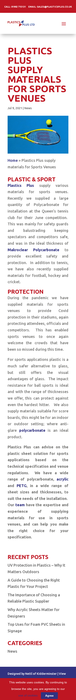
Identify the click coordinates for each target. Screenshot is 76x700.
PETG (22, 485)
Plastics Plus (21, 185)
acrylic (62, 479)
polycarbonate (32, 430)
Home (13, 160)
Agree (49, 695)
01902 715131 (18, 6)
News (28, 108)
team (20, 505)
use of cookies (28, 695)
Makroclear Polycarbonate (33, 250)
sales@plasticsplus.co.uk (54, 6)
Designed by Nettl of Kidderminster (32, 673)
